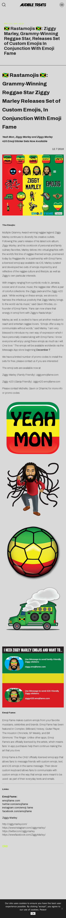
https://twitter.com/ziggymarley (18, 831)
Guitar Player (52, 728)
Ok (33, 913)
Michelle (23, 388)
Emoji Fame (55, 258)
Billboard (30, 728)
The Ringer (20, 737)
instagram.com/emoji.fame (17, 807)
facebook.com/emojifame (17, 811)
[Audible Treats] (33, 5)
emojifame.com (11, 800)
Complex (20, 728)
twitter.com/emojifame (15, 804)
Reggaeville (18, 258)
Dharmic (43, 388)
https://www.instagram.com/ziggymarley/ (23, 827)
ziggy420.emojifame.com (46, 381)
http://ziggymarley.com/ (14, 824)
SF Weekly (35, 733)
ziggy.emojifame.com (47, 374)
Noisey (40, 728)
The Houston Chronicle (15, 733)
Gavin (32, 388)
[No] (62, 908)
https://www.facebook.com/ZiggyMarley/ (23, 834)
